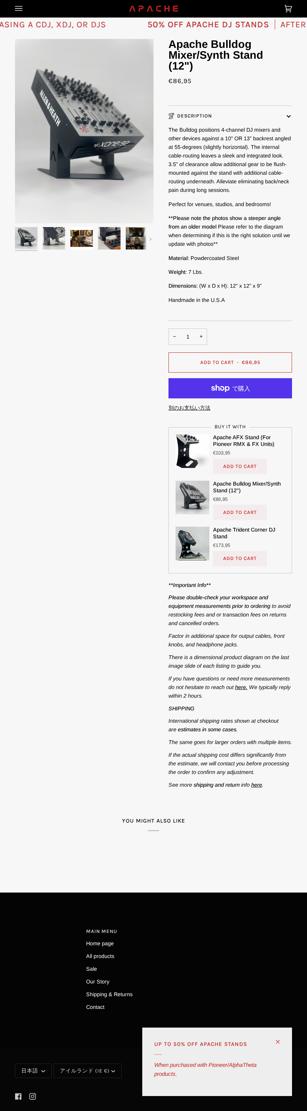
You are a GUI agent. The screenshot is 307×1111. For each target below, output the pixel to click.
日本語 (30, 1071)
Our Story (97, 982)
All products (100, 956)
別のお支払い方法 (189, 408)
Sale (91, 969)
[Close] (281, 1039)
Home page (100, 943)
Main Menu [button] (101, 931)
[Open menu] (26, 8)
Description (194, 116)
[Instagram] (32, 1096)
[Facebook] (18, 1096)
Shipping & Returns (109, 994)
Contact (95, 1007)
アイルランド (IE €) (85, 1071)
